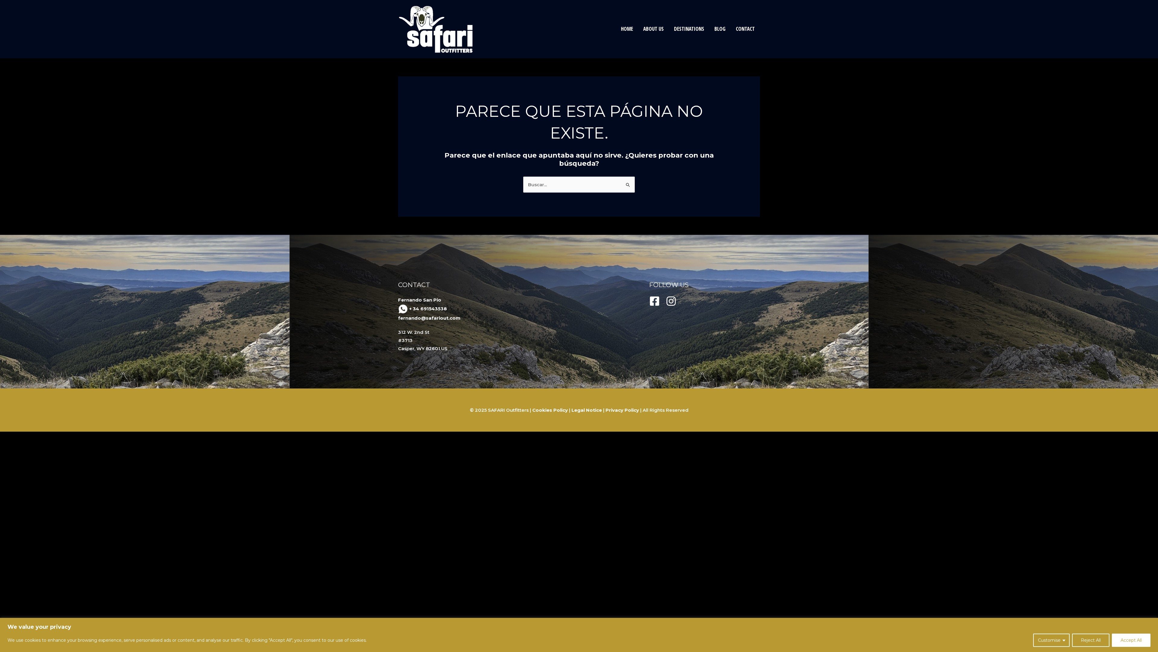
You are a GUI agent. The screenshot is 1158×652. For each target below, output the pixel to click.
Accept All (1131, 640)
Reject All (1091, 640)
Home (627, 28)
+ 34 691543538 (428, 309)
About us (653, 28)
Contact (745, 28)
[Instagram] (671, 301)
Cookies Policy (550, 410)
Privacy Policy (622, 410)
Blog (720, 28)
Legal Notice (586, 410)
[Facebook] (654, 301)
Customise (1049, 640)
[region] (579, 635)
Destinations (689, 28)
